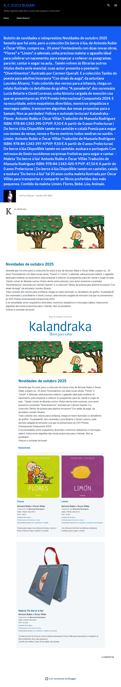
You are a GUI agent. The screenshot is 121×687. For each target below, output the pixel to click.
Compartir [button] (107, 657)
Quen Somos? (23, 18)
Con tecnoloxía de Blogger (62, 678)
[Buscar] (108, 5)
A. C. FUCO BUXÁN (19, 5)
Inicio (6, 18)
